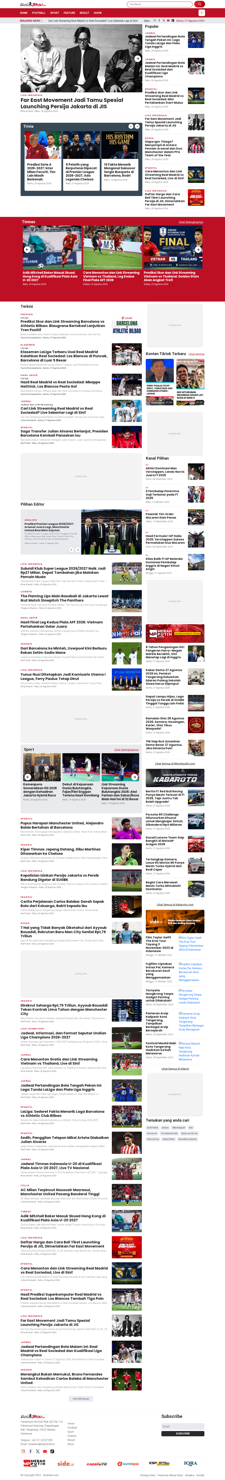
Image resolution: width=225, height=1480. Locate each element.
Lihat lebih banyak (81, 1253)
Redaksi (190, 1329)
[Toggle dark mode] (201, 13)
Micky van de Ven (189, 958)
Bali (191, 953)
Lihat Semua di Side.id (175, 937)
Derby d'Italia (168, 964)
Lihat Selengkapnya (191, 222)
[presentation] (25, 58)
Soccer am (152, 958)
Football (39, 12)
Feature (69, 12)
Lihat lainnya (196, 309)
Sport (54, 12)
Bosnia (165, 953)
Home (24, 12)
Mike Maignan (178, 953)
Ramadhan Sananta (187, 964)
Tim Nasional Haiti (169, 958)
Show (98, 12)
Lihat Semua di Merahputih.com (175, 632)
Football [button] (72, 1281)
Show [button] (71, 1298)
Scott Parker (152, 953)
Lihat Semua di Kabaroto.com (175, 773)
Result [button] (71, 1294)
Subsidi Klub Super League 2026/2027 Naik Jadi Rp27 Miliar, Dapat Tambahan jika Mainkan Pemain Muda (124, 20)
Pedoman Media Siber (170, 1329)
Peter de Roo (153, 964)
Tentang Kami (147, 1329)
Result (84, 12)
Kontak (200, 1329)
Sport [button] (71, 1285)
